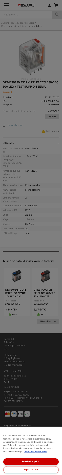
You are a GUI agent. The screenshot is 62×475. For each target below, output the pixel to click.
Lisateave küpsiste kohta (35, 452)
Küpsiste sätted (31, 470)
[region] (31, 451)
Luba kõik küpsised (31, 462)
